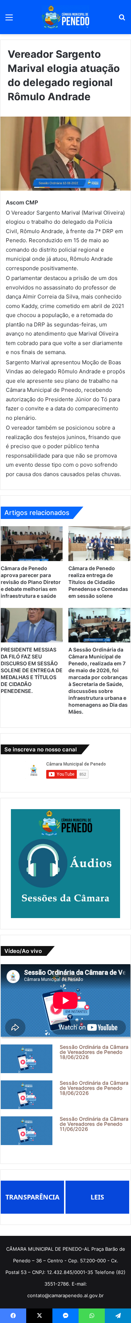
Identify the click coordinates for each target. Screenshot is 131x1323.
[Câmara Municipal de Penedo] (65, 17)
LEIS (97, 1197)
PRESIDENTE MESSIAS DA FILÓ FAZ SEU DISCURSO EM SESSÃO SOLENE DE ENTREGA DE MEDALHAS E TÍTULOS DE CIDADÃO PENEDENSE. (32, 670)
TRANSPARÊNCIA (32, 1197)
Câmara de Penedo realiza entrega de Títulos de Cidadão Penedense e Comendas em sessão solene (98, 582)
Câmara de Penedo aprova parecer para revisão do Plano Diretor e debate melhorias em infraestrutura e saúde (31, 582)
